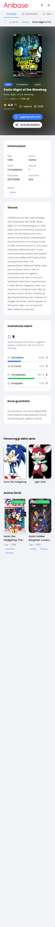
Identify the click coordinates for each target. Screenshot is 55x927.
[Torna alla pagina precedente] (5, 22)
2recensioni (9, 109)
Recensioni (31, 13)
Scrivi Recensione (30, 124)
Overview (11, 13)
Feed (49, 13)
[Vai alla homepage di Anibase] (16, 5)
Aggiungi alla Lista (30, 116)
